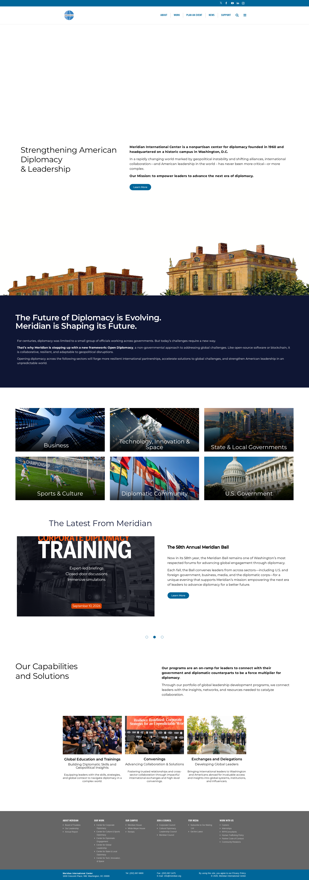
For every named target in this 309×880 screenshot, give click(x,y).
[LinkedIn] (238, 3)
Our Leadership (72, 828)
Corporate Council (167, 825)
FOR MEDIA (193, 820)
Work (177, 15)
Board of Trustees (72, 825)
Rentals (131, 832)
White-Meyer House (136, 828)
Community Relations (231, 842)
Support (226, 15)
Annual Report (71, 832)
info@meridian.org (172, 876)
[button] (146, 637)
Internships (227, 828)
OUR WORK (99, 820)
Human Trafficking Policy (233, 835)
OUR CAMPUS (132, 820)
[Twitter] (221, 3)
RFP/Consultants (229, 832)
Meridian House (135, 825)
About (163, 15)
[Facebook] (226, 3)
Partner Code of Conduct (233, 838)
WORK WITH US (227, 820)
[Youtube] (232, 3)
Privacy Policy (239, 873)
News (212, 15)
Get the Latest (197, 832)
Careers (225, 825)
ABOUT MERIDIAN (70, 820)
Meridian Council (166, 835)
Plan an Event (194, 15)
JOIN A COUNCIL (164, 820)
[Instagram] (243, 3)
